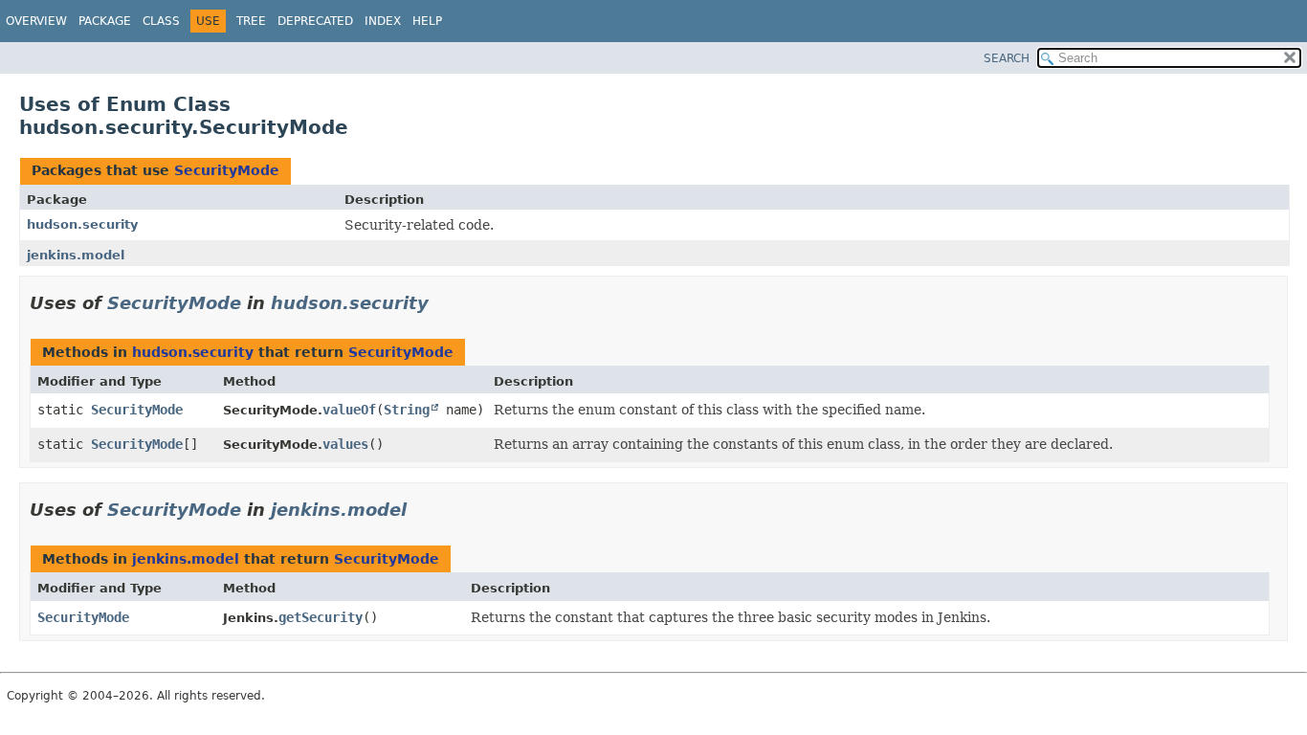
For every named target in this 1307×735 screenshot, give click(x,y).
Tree (251, 21)
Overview (36, 21)
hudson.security (82, 224)
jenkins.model (75, 255)
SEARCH (1007, 58)
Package (104, 21)
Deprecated (315, 21)
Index (383, 21)
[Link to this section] (442, 303)
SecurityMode (226, 170)
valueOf (349, 409)
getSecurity (320, 617)
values (345, 444)
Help (427, 21)
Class (161, 21)
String (407, 409)
